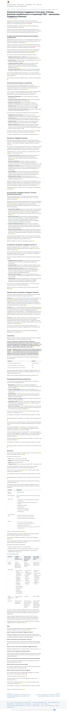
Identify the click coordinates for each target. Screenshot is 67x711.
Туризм (42, 705)
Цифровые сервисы (36, 705)
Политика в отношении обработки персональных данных (20, 702)
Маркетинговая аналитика (49, 705)
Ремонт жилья (38, 4)
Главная (8, 9)
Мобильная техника (10, 707)
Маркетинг (57, 705)
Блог (8, 702)
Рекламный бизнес (20, 4)
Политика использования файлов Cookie (39, 702)
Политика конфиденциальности (54, 702)
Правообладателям (10, 703)
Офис (34, 4)
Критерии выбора (28, 4)
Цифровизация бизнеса (11, 4)
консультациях (28, 302)
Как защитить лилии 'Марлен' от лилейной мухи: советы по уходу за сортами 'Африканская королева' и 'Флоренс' (48, 695)
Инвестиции (29, 705)
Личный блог (13, 9)
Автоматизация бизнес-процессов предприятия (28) (17, 6)
